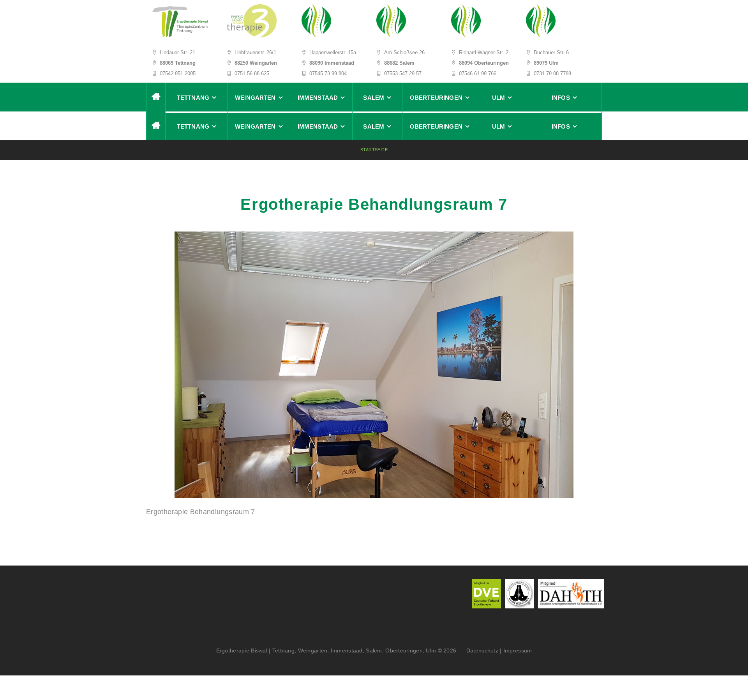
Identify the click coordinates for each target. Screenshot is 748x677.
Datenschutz (480, 650)
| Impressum (516, 650)
